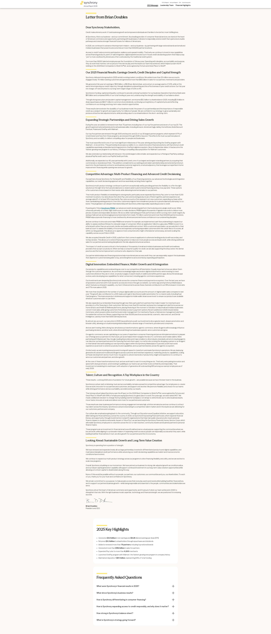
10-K (180, 2)
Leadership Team (167, 5)
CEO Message (152, 5)
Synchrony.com (186, 2)
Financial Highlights (183, 5)
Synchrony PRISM (108, 208)
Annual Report (174, 2)
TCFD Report (165, 2)
